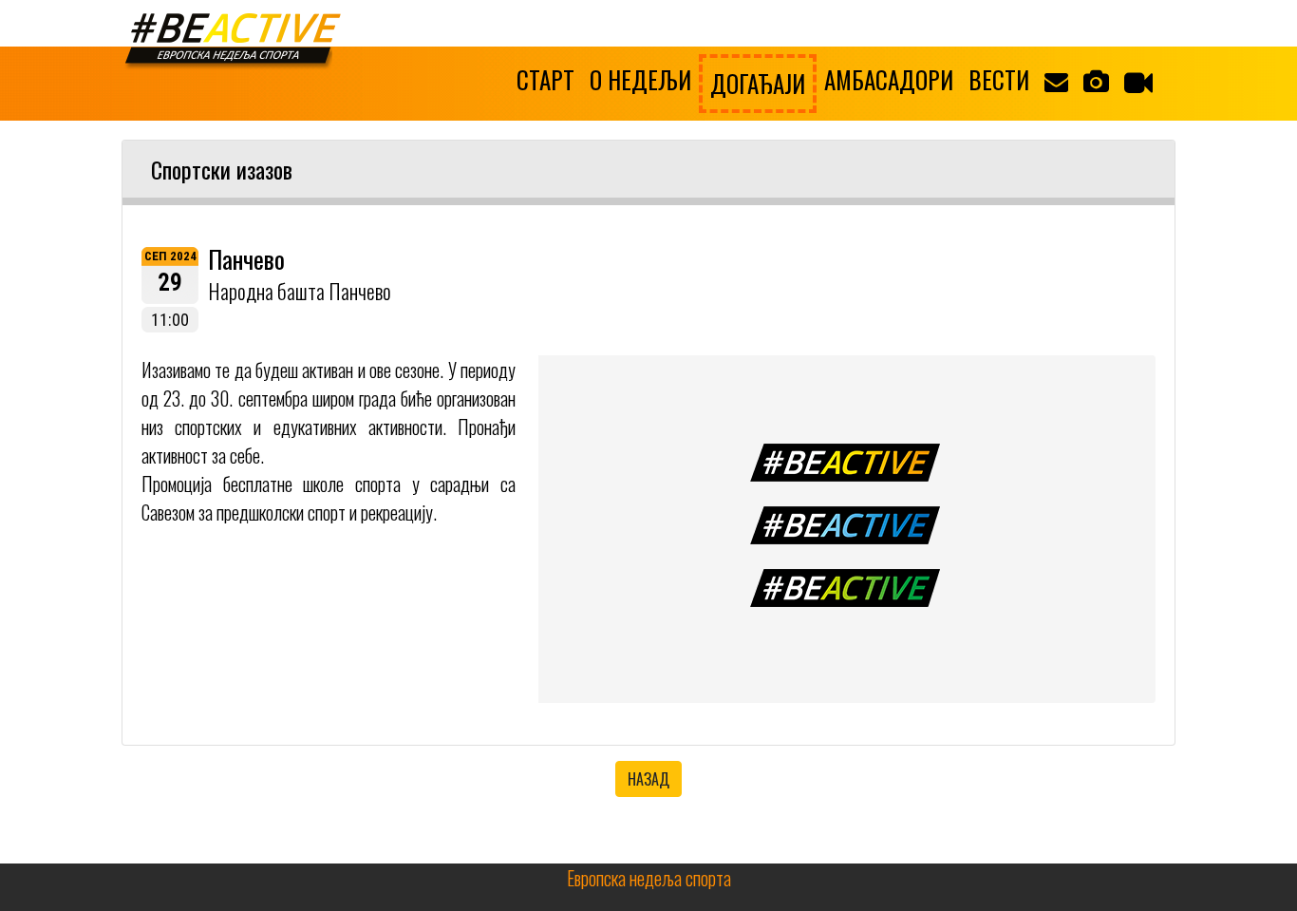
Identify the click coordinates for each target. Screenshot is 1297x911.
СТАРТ (545, 79)
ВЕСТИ (998, 79)
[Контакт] (1056, 79)
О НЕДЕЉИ (640, 79)
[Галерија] (1096, 79)
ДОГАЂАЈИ (757, 83)
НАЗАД (648, 779)
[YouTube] (1138, 81)
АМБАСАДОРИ (888, 79)
